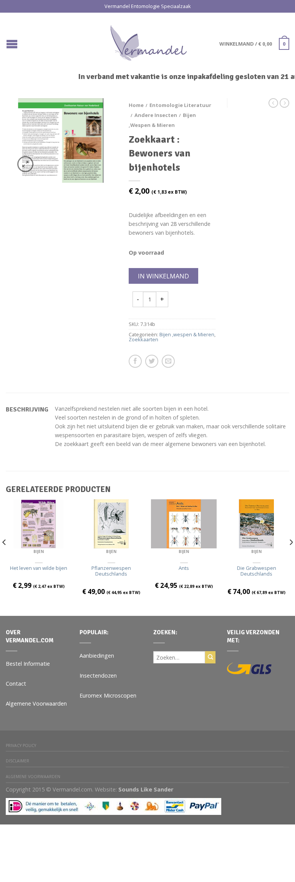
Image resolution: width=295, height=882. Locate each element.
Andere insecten (155, 115)
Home (136, 105)
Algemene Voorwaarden (36, 703)
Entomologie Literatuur (180, 105)
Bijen (38, 551)
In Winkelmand (163, 276)
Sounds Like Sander (145, 789)
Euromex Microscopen (108, 695)
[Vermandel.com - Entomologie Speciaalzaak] (149, 41)
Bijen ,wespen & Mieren (186, 334)
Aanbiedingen (97, 655)
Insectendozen (98, 675)
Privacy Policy (21, 745)
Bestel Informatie (28, 663)
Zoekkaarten (143, 339)
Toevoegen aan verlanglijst (98, 117)
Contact (16, 683)
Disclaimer (17, 761)
